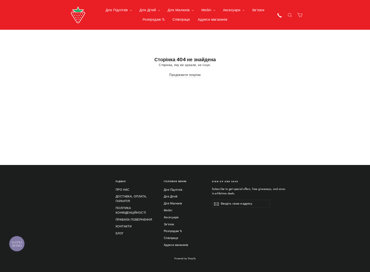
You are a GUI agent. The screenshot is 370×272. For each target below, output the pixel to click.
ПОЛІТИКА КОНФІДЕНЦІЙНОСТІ (131, 210)
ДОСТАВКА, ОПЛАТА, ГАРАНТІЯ (131, 198)
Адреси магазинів (212, 19)
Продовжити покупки (185, 75)
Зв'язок (258, 10)
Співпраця (181, 19)
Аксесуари (232, 10)
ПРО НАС (123, 190)
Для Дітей (148, 10)
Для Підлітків (117, 10)
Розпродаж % (154, 19)
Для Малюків (179, 10)
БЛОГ (120, 233)
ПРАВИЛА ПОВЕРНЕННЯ (134, 220)
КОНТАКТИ (124, 226)
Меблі (206, 10)
